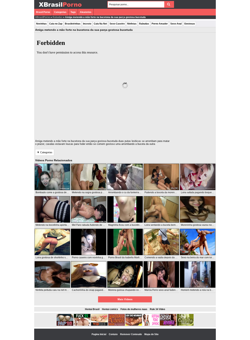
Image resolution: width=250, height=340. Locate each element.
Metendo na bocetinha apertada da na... (57, 225)
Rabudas (57, 17)
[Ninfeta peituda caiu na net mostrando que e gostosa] (52, 274)
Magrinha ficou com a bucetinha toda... (128, 225)
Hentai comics (110, 309)
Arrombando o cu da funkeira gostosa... (129, 192)
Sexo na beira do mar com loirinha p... (201, 257)
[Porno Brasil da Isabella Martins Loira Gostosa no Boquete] (125, 242)
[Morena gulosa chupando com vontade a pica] (125, 274)
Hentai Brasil (92, 309)
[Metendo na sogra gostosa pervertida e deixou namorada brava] (88, 177)
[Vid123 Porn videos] (99, 325)
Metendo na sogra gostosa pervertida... (92, 192)
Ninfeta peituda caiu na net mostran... (55, 290)
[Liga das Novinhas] (133, 325)
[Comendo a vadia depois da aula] (161, 242)
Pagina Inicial (99, 334)
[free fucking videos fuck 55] (82, 325)
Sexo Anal (176, 23)
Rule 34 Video (157, 309)
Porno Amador (160, 23)
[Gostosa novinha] (168, 325)
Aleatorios (85, 12)
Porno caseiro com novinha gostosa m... (93, 257)
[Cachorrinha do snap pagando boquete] (88, 274)
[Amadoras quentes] (116, 325)
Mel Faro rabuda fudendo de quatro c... (92, 225)
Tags (73, 12)
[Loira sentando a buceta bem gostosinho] (161, 209)
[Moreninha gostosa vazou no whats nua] (197, 209)
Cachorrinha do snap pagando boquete (93, 290)
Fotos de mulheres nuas (134, 309)
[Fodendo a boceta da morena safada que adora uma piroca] (161, 177)
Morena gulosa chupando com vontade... (130, 290)
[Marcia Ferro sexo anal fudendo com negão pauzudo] (161, 274)
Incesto (87, 23)
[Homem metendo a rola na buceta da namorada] (197, 274)
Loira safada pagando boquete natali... (201, 192)
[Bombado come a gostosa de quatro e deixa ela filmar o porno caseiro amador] (52, 177)
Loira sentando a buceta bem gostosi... (165, 225)
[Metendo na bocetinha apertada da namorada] (52, 209)
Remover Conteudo (131, 334)
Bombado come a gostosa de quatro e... (57, 192)
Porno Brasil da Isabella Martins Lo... (127, 257)
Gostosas (189, 23)
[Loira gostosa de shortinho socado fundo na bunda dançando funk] (52, 242)
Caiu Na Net (100, 23)
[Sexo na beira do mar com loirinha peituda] (197, 242)
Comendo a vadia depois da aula (162, 257)
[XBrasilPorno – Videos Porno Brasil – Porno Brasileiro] (60, 7)
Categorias (60, 12)
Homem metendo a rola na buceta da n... (202, 290)
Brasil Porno (43, 12)
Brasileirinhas (72, 23)
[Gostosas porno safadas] (151, 325)
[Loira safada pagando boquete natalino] (197, 177)
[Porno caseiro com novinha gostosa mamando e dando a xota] (88, 242)
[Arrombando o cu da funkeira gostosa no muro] (125, 177)
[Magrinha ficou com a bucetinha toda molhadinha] (125, 209)
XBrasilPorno (42, 17)
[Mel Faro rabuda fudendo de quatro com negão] (88, 209)
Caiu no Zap (55, 23)
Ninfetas (132, 23)
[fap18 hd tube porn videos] (65, 325)
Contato (113, 334)
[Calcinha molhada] (185, 325)
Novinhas (41, 23)
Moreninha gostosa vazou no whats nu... (202, 225)
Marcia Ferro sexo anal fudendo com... (165, 290)
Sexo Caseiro (117, 23)
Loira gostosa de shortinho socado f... (55, 257)
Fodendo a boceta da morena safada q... (166, 192)
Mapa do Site (151, 334)
